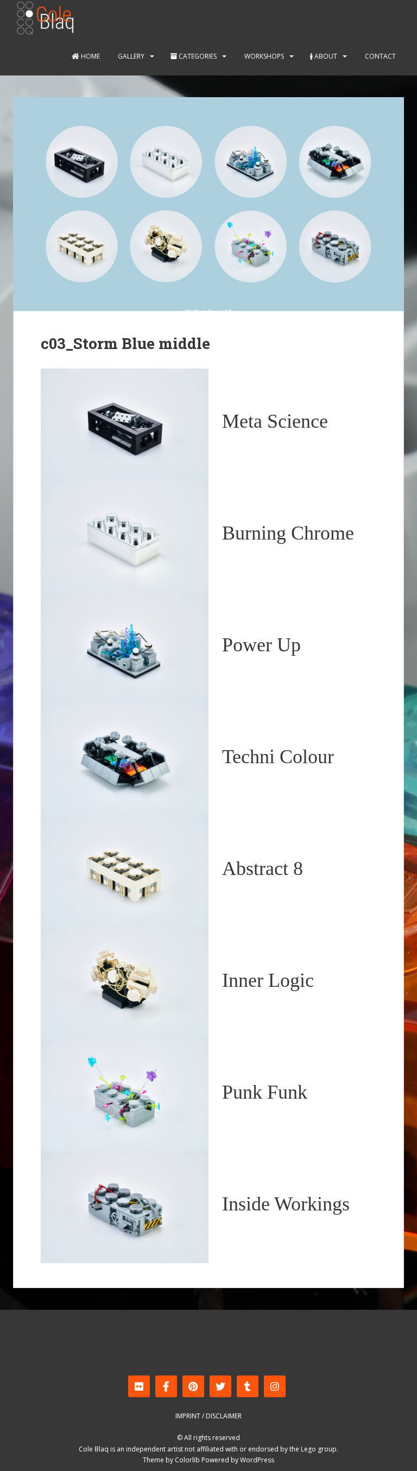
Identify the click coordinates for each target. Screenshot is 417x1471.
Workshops (263, 56)
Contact (379, 56)
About (325, 56)
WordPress (257, 1459)
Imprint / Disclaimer (208, 1416)
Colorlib (187, 1459)
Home (89, 56)
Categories (197, 56)
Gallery (130, 56)
